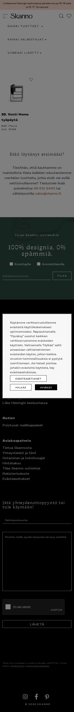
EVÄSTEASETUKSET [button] (28, 378)
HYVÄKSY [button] (46, 387)
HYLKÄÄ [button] (20, 387)
